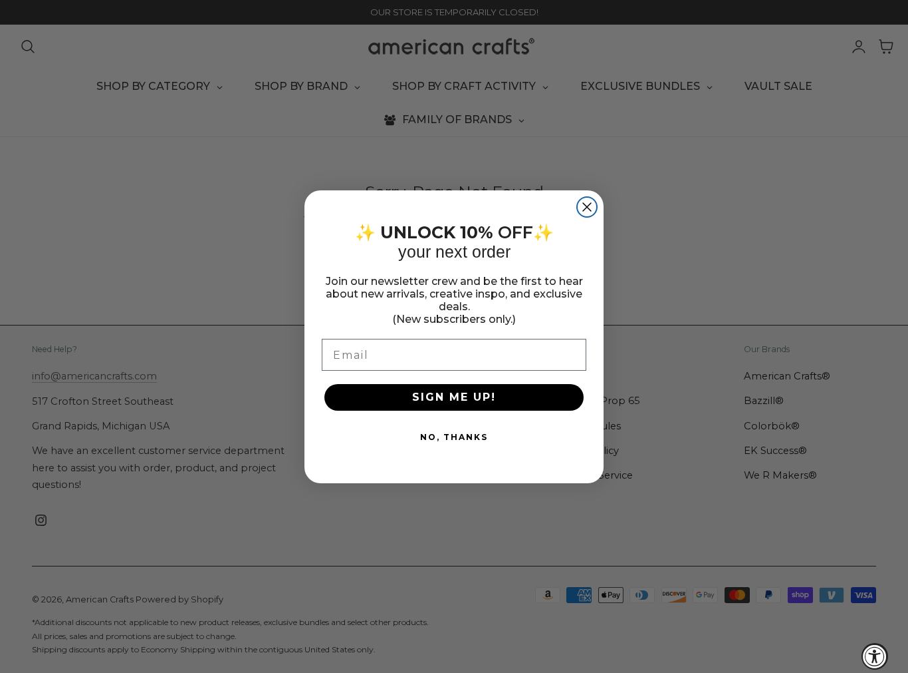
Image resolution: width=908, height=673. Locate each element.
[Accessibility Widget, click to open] (874, 656)
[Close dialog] (587, 207)
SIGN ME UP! (454, 397)
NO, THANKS (454, 437)
